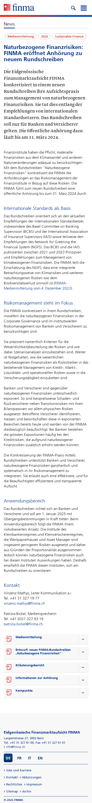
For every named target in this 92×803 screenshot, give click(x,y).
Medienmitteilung (29, 637)
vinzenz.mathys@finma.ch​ (24, 603)
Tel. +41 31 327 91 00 (19, 742)
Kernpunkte (24, 690)
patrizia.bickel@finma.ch (23, 624)
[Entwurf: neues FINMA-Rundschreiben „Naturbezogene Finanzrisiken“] (9, 652)
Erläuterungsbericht (30, 665)
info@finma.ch (15, 747)
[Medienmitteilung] (9, 639)
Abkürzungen (32, 777)
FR (19, 758)
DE (8, 758)
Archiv (26, 791)
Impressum (34, 784)
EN (40, 758)
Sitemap (12, 791)
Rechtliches (14, 784)
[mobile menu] (83, 7)
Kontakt (12, 777)
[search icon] (73, 7)
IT (29, 758)
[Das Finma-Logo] (19, 8)
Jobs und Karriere (18, 770)
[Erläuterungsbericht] (9, 667)
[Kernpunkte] (9, 693)
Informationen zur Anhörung (37, 678)
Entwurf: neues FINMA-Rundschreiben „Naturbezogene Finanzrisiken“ (43, 651)
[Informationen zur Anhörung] (9, 680)
